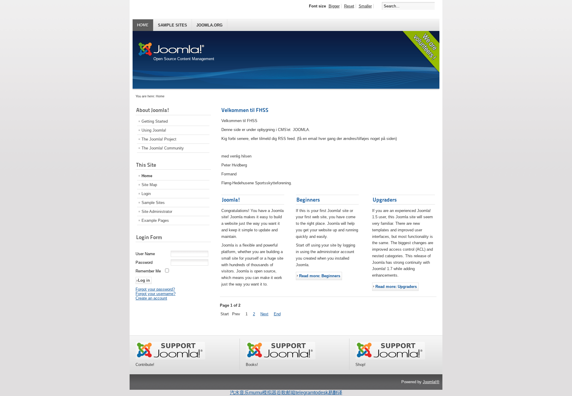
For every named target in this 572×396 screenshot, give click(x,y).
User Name (145, 254)
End (277, 314)
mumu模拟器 (262, 392)
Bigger (334, 6)
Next (264, 314)
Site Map (149, 185)
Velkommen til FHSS (244, 110)
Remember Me (148, 271)
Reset (349, 6)
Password (144, 262)
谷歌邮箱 (286, 392)
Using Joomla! (154, 130)
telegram (305, 392)
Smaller (365, 6)
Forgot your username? (155, 293)
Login (146, 193)
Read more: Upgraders (396, 286)
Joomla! (231, 200)
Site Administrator (157, 211)
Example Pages (155, 220)
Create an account (151, 298)
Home (143, 25)
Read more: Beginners (319, 276)
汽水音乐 (239, 392)
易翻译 (335, 392)
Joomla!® (431, 382)
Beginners (308, 200)
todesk (321, 392)
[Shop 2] (390, 358)
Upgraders (385, 200)
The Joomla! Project (159, 139)
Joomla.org (209, 25)
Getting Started (155, 121)
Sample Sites (172, 25)
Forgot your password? (155, 289)
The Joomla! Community (163, 148)
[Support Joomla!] (170, 358)
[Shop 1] (280, 358)
